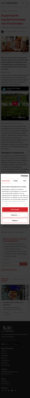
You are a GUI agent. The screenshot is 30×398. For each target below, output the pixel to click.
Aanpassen (14, 215)
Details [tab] (16, 180)
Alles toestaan (15, 209)
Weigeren (15, 220)
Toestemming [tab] (6, 180)
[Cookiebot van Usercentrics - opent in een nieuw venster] (21, 176)
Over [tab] (24, 180)
